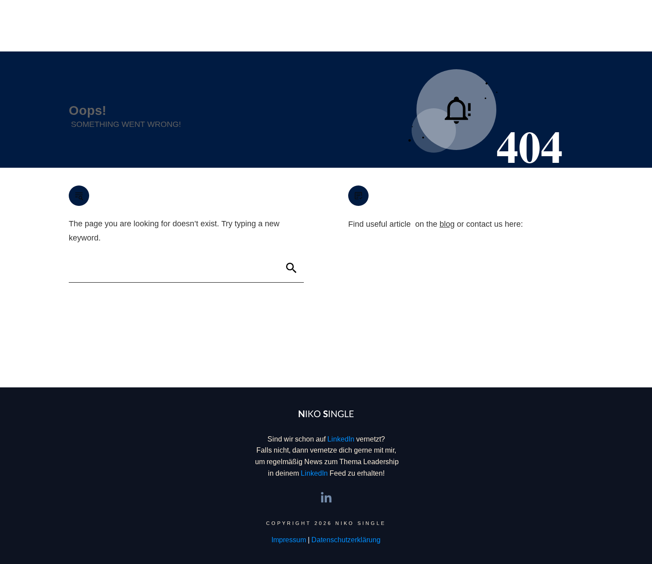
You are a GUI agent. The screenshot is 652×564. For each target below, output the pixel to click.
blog (447, 224)
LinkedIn (340, 439)
